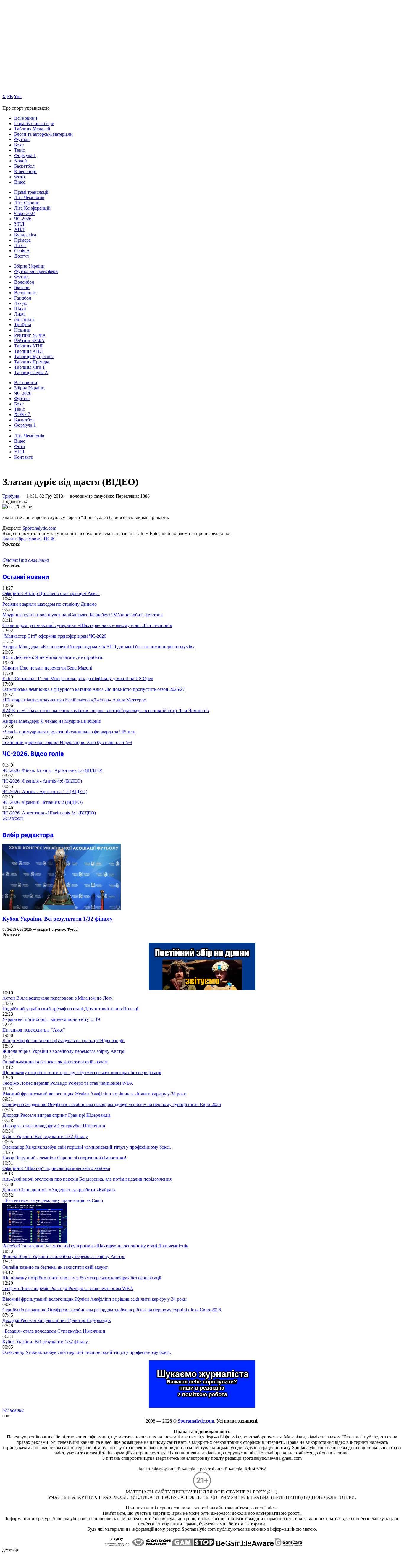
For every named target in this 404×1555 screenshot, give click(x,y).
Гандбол (22, 297)
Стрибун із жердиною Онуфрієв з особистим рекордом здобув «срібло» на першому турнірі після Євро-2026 (111, 1104)
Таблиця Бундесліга (34, 356)
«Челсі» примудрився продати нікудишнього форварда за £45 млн (68, 731)
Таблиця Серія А (31, 372)
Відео (19, 182)
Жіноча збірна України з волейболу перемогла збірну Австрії (63, 1051)
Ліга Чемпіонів (29, 197)
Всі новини (25, 118)
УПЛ (19, 224)
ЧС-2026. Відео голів (33, 754)
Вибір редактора (28, 835)
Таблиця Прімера (31, 361)
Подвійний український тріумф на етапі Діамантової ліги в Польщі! (71, 1008)
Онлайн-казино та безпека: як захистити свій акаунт (55, 1061)
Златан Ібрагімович (21, 538)
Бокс (19, 144)
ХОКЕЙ (22, 414)
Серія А (22, 250)
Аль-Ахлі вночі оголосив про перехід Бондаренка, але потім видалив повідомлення (87, 1178)
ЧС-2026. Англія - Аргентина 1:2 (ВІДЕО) (44, 791)
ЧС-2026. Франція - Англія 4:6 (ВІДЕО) (42, 780)
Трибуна (22, 324)
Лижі (19, 313)
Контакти (23, 457)
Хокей (20, 160)
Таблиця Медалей (32, 128)
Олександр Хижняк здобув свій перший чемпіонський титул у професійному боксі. (86, 1147)
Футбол (22, 139)
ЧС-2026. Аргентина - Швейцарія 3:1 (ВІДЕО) (49, 812)
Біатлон (22, 287)
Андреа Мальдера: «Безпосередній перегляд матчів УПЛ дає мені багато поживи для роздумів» (98, 646)
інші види (24, 319)
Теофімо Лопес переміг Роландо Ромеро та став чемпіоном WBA (67, 1083)
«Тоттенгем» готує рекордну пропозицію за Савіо (52, 1200)
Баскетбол (24, 166)
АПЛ (19, 229)
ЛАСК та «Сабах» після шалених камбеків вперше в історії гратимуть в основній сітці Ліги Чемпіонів (105, 710)
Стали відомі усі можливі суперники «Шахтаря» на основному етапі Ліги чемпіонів (87, 625)
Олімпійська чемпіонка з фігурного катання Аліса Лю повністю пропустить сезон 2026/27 (93, 689)
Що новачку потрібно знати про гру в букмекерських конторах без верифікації (81, 1072)
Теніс (19, 150)
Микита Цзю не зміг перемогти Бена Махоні (47, 667)
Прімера (22, 240)
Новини (22, 329)
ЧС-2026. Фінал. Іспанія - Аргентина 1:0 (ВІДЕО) (52, 770)
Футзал (21, 276)
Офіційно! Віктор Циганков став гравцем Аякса (51, 593)
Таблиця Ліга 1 (29, 367)
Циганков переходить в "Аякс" (33, 1029)
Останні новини (25, 577)
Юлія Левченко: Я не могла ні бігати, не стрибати (52, 657)
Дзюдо (20, 303)
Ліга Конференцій (32, 208)
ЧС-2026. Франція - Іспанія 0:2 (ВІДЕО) (42, 802)
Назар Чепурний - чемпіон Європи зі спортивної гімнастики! (64, 1157)
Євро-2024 (24, 213)
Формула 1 (25, 155)
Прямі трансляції (31, 192)
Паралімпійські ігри (34, 123)
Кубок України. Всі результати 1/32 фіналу (57, 919)
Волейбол (24, 282)
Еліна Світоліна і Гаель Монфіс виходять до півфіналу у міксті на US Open (77, 678)
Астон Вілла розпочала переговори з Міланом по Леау (57, 997)
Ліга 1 (20, 245)
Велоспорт (25, 292)
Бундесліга (25, 234)
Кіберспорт (25, 171)
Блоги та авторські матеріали (43, 134)
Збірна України (29, 266)
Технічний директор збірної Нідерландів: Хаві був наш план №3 (67, 742)
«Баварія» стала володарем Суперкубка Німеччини (53, 1125)
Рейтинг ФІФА (29, 340)
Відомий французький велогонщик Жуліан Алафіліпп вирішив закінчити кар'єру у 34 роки (94, 1093)
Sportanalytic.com (39, 528)
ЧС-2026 (22, 218)
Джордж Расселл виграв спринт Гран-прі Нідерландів (56, 1115)
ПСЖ (49, 538)
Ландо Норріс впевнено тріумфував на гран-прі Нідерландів (63, 1040)
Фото (19, 176)
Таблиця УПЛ (28, 345)
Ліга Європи (27, 202)
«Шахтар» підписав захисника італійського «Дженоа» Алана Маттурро (74, 699)
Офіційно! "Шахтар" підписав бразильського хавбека (56, 1168)
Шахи (20, 308)
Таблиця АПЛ (28, 351)
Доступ (21, 255)
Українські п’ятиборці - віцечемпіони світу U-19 (51, 1019)
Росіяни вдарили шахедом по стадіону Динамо (49, 604)
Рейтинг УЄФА (30, 335)
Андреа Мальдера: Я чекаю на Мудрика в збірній (51, 721)
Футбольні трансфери (36, 271)
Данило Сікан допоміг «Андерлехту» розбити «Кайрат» (59, 1189)
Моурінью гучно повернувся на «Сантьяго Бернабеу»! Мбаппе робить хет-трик (82, 614)
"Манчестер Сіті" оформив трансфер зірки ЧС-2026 (54, 636)
